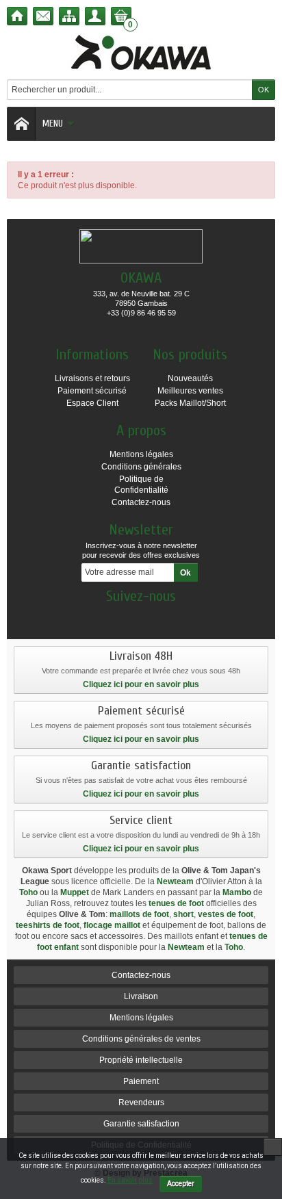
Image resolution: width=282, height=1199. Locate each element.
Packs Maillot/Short (190, 403)
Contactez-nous (141, 502)
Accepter (180, 1183)
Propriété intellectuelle (141, 1060)
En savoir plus (130, 1180)
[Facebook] (141, 616)
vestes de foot (225, 914)
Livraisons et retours (92, 378)
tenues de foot (176, 903)
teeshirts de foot (47, 925)
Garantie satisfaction (141, 1124)
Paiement (141, 1081)
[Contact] (43, 16)
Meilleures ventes (190, 391)
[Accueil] (17, 16)
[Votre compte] (95, 16)
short (183, 914)
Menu (52, 123)
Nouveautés (190, 378)
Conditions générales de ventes (141, 1039)
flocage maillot (112, 925)
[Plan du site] (69, 16)
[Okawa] (141, 52)
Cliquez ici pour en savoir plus (141, 684)
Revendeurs (141, 1102)
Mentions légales (141, 454)
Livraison (141, 996)
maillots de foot (139, 914)
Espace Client (92, 403)
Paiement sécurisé (92, 391)
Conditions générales (141, 467)
